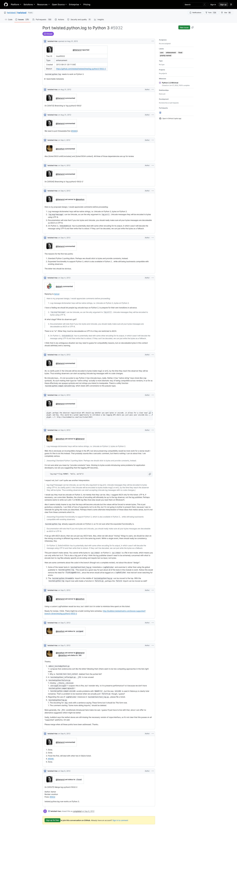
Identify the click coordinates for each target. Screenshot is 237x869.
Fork (212, 12)
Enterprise (74, 4)
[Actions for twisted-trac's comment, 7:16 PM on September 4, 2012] (152, 354)
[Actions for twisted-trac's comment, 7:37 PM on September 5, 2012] (152, 622)
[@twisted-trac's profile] (45, 41)
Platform (15, 4)
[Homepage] (6, 4)
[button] (150, 413)
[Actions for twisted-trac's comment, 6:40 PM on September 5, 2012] (152, 590)
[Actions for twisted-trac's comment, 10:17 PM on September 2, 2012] (152, 140)
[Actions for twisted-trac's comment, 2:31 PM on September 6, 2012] (152, 733)
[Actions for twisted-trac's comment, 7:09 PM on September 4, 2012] (152, 237)
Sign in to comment (120, 820)
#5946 (51, 759)
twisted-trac (53, 41)
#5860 (74, 131)
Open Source (58, 4)
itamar (56, 294)
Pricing (86, 4)
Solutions (28, 4)
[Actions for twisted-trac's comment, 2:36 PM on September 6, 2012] (152, 771)
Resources (42, 4)
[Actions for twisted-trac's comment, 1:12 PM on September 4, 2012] (152, 165)
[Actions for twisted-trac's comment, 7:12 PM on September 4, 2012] (152, 278)
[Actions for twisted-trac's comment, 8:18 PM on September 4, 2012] (152, 430)
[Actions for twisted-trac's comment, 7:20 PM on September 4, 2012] (152, 395)
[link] (54, 811)
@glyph (59, 286)
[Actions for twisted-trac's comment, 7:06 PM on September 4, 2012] (152, 190)
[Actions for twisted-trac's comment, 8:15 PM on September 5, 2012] (152, 645)
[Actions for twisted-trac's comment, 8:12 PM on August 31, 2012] (152, 89)
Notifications (196, 12)
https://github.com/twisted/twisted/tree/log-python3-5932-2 (81, 69)
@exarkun (60, 149)
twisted (11, 12)
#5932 (52, 797)
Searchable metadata (55, 79)
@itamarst (77, 50)
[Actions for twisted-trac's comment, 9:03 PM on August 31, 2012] (152, 115)
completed (77, 811)
